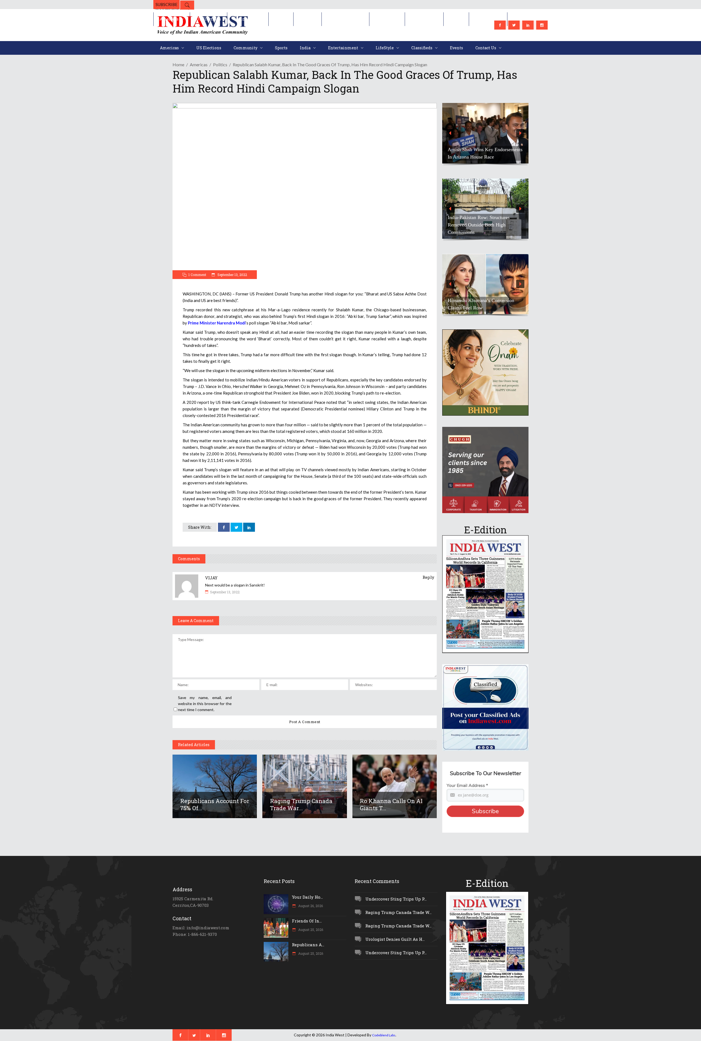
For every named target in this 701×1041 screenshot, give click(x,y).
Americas (199, 64)
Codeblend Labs (383, 1035)
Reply (428, 577)
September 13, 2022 (232, 274)
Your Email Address (467, 786)
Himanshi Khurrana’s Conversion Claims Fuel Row (438, 304)
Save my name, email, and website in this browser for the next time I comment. (205, 703)
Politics (220, 64)
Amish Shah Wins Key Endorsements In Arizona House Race (442, 153)
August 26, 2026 (310, 906)
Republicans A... (308, 944)
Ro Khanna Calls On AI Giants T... (391, 804)
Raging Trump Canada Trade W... (398, 912)
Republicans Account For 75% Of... (214, 804)
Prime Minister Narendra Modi (217, 322)
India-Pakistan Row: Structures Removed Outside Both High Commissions (436, 225)
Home (178, 64)
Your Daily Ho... (307, 897)
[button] (442, 133)
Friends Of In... (307, 921)
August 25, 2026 (310, 929)
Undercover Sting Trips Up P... (396, 899)
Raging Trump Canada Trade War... (301, 804)
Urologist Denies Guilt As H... (395, 939)
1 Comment (197, 274)
